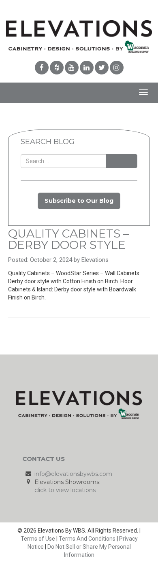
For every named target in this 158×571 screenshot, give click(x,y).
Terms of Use (38, 538)
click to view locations (65, 490)
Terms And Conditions (87, 538)
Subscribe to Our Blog (79, 200)
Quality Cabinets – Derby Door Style (68, 239)
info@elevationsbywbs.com (73, 474)
